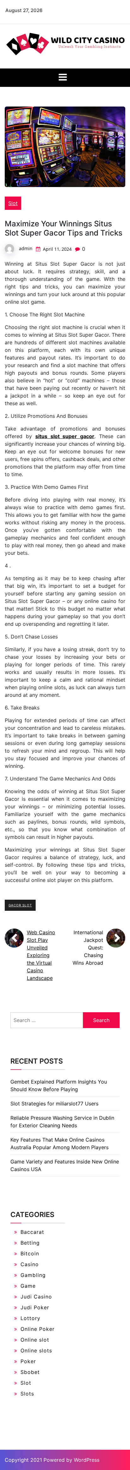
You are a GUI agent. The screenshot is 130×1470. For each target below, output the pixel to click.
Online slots (36, 1350)
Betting (30, 1243)
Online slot (35, 1340)
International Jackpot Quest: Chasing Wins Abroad (88, 947)
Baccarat (32, 1232)
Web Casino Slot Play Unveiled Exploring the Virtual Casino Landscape (41, 955)
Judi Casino (36, 1296)
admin (25, 248)
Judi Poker (35, 1307)
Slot (13, 203)
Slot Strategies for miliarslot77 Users (54, 1103)
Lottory (30, 1318)
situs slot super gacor (65, 436)
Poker (28, 1361)
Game (28, 1286)
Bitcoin (30, 1253)
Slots (27, 1393)
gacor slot (20, 905)
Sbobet (30, 1372)
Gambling (33, 1275)
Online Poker (38, 1329)
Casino (30, 1264)
